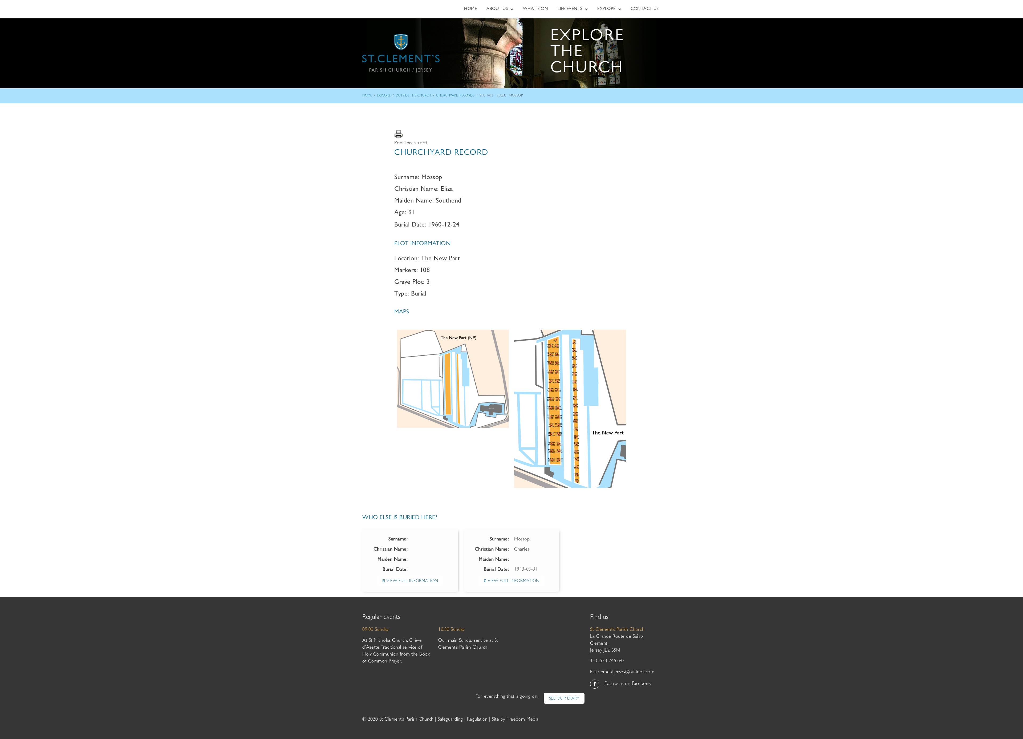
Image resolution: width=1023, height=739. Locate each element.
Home (367, 96)
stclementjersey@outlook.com (625, 672)
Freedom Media (522, 719)
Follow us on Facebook (627, 684)
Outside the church (413, 96)
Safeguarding (450, 719)
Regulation (477, 719)
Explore (384, 96)
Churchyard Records (455, 96)
